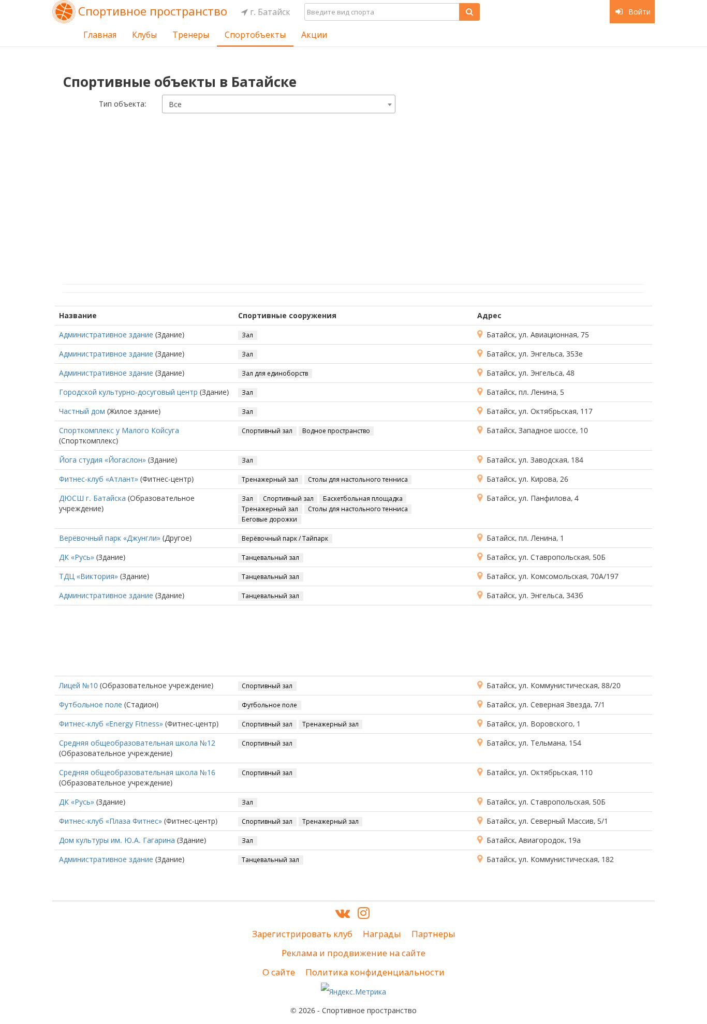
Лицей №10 (78, 685)
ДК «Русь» (76, 557)
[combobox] (278, 104)
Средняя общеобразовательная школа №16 (137, 772)
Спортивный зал (267, 430)
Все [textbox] (175, 104)
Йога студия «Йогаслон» (102, 460)
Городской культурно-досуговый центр (128, 392)
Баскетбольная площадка (363, 498)
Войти (638, 12)
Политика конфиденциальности (375, 972)
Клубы (144, 34)
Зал (247, 335)
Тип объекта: (122, 104)
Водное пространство (336, 430)
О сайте (278, 972)
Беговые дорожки (269, 519)
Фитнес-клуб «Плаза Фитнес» (110, 821)
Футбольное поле (90, 704)
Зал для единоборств (275, 373)
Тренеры (190, 34)
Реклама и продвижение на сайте (353, 953)
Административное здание (106, 334)
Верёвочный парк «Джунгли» (109, 538)
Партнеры (433, 934)
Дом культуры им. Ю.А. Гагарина (117, 840)
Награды (382, 934)
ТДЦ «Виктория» (88, 576)
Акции (314, 34)
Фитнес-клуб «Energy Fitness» (111, 724)
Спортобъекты (255, 34)
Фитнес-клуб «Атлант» (98, 479)
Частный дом (82, 411)
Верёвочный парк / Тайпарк (285, 538)
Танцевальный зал (270, 557)
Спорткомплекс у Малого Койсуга (119, 430)
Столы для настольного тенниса (358, 479)
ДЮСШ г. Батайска (92, 498)
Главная (99, 34)
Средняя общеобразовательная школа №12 (137, 743)
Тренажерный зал (270, 479)
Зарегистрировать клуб (302, 934)
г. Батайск (269, 12)
